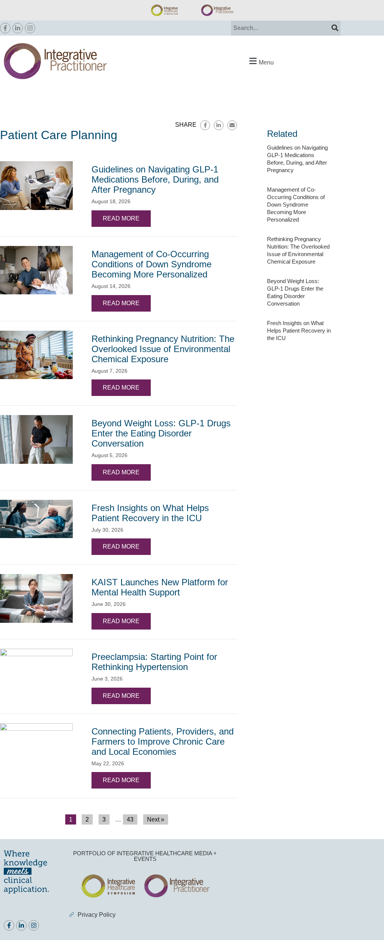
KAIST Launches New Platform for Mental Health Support (160, 587)
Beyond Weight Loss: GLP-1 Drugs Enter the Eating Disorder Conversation (161, 433)
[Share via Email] (232, 125)
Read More (121, 218)
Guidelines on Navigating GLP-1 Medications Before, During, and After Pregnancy (155, 179)
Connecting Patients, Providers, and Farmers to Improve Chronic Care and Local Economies (163, 741)
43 (130, 819)
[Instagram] (30, 28)
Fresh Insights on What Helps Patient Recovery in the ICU (150, 513)
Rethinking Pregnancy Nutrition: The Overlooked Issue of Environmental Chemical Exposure (163, 349)
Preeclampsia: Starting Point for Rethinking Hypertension (154, 662)
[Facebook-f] (5, 28)
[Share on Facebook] (205, 125)
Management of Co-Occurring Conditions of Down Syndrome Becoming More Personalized (152, 264)
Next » (155, 819)
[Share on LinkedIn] (219, 125)
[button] (260, 61)
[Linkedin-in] (17, 28)
